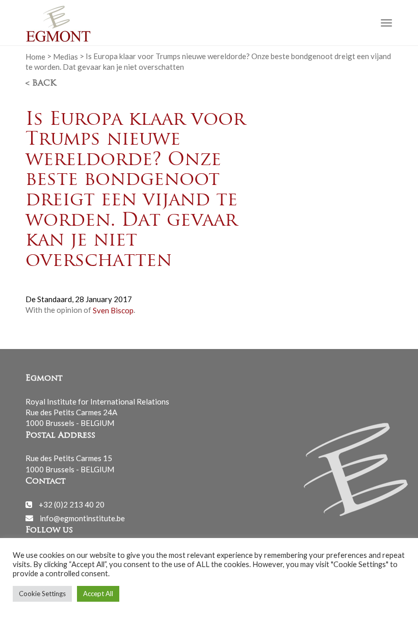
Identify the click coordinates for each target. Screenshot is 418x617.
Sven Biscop (113, 309)
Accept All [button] (98, 593)
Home (35, 56)
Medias (65, 56)
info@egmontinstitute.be (82, 517)
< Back (40, 83)
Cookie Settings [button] (42, 593)
